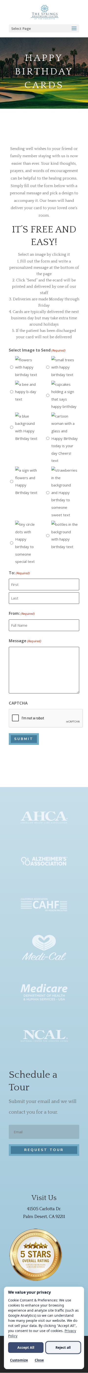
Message (25, 640)
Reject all (63, 1347)
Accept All (25, 1347)
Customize (19, 1360)
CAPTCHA (18, 703)
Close (39, 1360)
